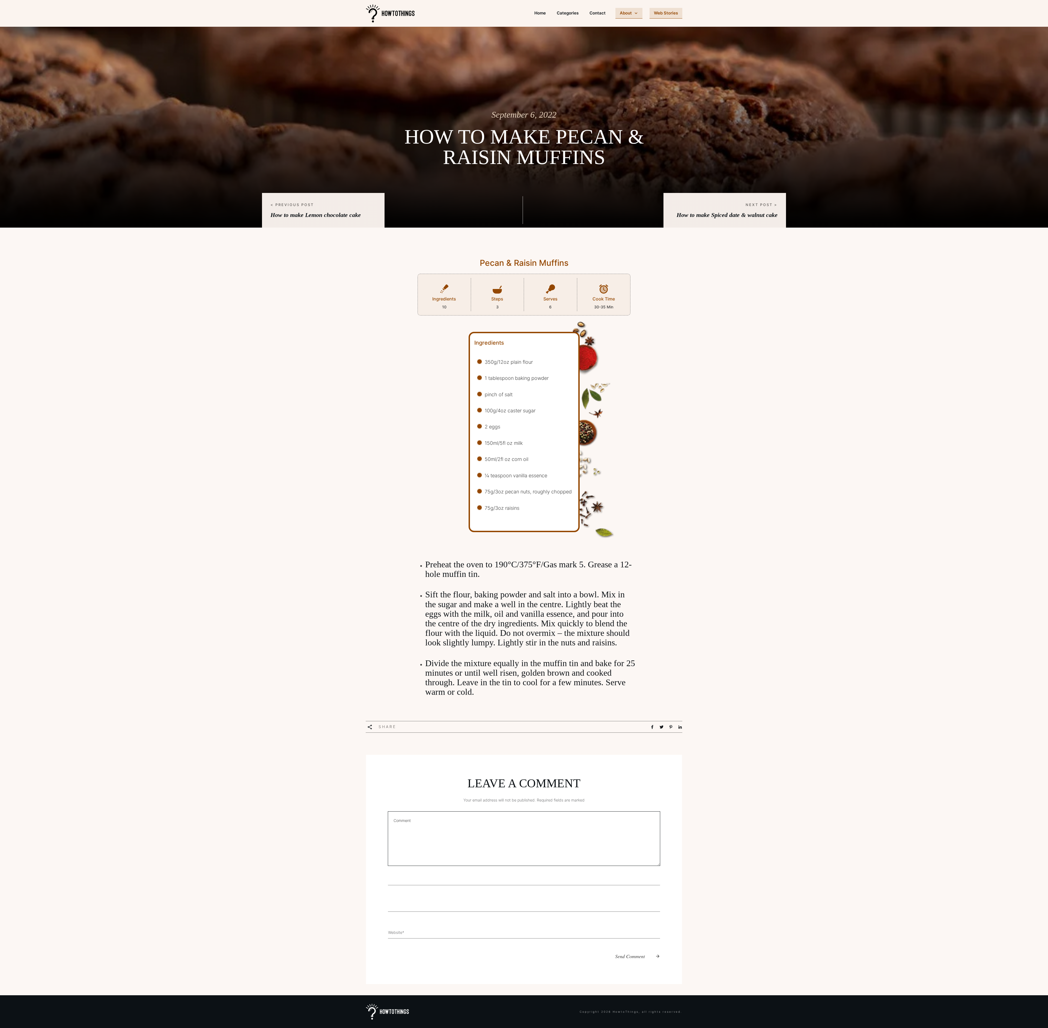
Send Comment (630, 956)
